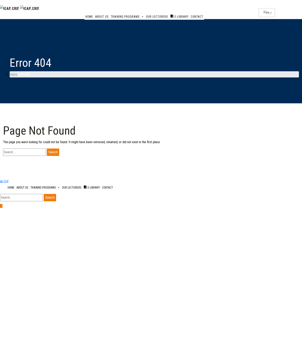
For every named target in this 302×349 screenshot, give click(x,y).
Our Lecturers (157, 16)
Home (89, 16)
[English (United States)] (266, 12)
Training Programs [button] (125, 16)
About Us (102, 16)
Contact (197, 16)
